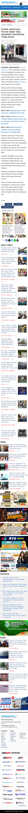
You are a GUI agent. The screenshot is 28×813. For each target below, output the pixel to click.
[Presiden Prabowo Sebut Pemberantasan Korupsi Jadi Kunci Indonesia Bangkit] (4, 476)
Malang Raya (23, 735)
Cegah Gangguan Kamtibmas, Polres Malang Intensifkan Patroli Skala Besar (7, 342)
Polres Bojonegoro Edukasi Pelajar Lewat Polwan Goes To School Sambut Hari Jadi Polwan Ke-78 (9, 391)
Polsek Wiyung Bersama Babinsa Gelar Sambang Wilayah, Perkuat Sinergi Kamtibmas (8, 404)
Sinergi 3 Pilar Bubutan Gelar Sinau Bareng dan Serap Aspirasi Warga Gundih (8, 314)
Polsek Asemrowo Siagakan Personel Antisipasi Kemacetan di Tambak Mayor (11, 129)
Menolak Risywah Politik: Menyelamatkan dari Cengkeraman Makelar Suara (13, 579)
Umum (21, 736)
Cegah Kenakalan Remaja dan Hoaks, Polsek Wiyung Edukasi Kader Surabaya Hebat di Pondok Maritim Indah (9, 273)
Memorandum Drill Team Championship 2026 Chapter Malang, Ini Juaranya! (13, 615)
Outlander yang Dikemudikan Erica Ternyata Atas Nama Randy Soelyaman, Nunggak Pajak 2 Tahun (18, 688)
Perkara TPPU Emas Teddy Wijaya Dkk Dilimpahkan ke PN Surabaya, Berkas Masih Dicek (18, 643)
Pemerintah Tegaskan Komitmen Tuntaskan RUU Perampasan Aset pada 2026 (12, 600)
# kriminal (8, 204)
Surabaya (9, 25)
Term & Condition (3, 743)
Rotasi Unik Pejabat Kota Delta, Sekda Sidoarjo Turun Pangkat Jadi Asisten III (14, 586)
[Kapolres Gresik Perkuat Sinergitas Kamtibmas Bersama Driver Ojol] (22, 251)
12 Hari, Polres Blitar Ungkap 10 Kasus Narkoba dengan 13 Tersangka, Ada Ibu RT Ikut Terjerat (18, 677)
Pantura (12, 739)
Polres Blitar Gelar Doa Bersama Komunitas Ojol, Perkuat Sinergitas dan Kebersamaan (9, 379)
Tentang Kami (3, 740)
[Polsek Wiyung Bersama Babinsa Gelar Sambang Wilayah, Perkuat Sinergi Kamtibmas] (22, 404)
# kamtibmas (18, 204)
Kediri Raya (13, 741)
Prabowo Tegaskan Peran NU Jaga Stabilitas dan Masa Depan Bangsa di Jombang (18, 465)
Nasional (12, 735)
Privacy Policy (3, 735)
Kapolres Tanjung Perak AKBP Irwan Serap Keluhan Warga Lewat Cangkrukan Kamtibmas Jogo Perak (9, 418)
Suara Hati (13, 733)
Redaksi (3, 738)
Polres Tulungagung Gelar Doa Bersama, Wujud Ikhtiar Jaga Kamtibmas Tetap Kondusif (9, 260)
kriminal (8, 100)
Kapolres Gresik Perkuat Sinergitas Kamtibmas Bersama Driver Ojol (9, 250)
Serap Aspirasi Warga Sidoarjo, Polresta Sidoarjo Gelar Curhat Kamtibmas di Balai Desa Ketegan (9, 302)
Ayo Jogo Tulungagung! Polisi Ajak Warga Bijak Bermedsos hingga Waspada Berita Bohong (8, 353)
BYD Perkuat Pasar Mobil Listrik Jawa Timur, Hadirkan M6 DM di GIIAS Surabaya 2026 (14, 593)
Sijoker (12, 738)
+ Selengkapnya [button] (22, 805)
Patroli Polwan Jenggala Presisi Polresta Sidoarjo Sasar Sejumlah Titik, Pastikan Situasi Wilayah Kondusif (9, 329)
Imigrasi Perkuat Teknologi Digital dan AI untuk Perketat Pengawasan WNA (18, 447)
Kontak (3, 733)
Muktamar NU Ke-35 (6, 7)
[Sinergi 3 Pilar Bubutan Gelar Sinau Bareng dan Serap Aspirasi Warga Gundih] (22, 315)
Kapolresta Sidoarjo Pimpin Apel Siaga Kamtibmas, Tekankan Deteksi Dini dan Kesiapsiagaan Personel (8, 288)
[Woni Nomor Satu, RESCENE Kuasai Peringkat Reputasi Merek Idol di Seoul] (4, 457)
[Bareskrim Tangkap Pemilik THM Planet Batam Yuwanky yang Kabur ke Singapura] (4, 486)
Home (4, 25)
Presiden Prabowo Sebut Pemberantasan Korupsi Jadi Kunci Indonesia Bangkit (18, 475)
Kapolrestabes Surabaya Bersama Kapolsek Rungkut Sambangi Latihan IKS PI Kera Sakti (9, 365)
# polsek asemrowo (7, 207)
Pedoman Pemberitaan (4, 746)
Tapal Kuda (22, 733)
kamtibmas (22, 82)
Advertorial (22, 738)
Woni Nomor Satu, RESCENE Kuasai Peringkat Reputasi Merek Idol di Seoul (18, 456)
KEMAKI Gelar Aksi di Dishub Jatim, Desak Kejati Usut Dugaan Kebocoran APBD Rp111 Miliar (18, 666)
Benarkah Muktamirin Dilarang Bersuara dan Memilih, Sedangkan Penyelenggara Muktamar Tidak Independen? (12, 607)
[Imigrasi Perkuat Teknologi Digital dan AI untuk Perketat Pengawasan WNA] (4, 448)
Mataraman (13, 736)
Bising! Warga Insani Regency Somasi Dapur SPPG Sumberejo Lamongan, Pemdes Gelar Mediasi (18, 654)
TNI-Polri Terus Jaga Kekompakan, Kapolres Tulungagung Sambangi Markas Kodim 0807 (8, 433)
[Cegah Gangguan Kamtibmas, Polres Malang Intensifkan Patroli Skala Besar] (22, 342)
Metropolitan (16, 7)
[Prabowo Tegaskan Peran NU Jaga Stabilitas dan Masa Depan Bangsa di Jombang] (4, 467)
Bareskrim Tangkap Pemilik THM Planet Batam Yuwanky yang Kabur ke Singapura (18, 484)
